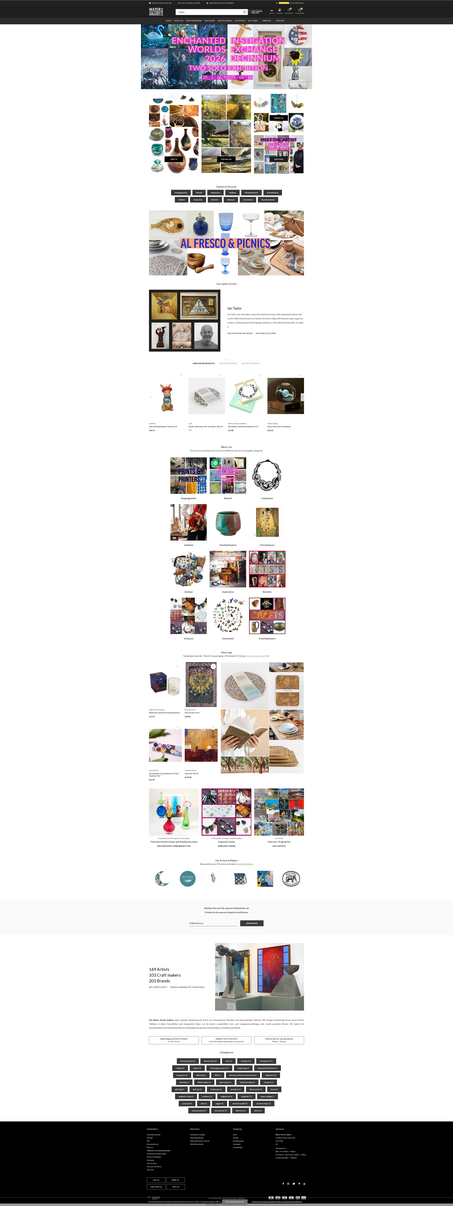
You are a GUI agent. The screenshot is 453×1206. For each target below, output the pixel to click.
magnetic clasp (186, 1096)
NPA (218, 1075)
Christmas (266, 1061)
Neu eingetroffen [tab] (228, 363)
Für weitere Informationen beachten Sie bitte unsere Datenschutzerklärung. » (277, 1202)
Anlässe (181, 200)
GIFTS (164, 987)
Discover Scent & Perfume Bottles (174, 846)
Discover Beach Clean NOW (257, 656)
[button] (224, 359)
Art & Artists (279, 846)
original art (226, 1096)
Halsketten (215, 193)
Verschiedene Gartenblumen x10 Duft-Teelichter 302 (164, 774)
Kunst (169, 21)
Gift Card (252, 21)
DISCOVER (278, 159)
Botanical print (187, 1061)
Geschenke (210, 21)
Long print (182, 1075)
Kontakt (280, 21)
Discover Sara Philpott (238, 331)
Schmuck (231, 200)
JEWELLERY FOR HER (226, 846)
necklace (207, 1096)
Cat (229, 1061)
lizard (274, 1089)
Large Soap (243, 1068)
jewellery (236, 1089)
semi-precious (199, 1111)
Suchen (244, 12)
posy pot (187, 1103)
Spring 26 (278, 118)
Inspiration (198, 200)
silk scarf (240, 1111)
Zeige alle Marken (245, 864)
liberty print (256, 1089)
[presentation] (150, 397)
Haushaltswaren (251, 193)
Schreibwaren (272, 193)
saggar (220, 1103)
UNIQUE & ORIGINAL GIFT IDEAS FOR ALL (187, 987)
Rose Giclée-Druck (192, 713)
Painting (184, 1082)
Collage (180, 1068)
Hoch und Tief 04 (191, 773)
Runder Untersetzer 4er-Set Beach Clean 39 (206, 426)
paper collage (267, 1096)
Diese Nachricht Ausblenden (235, 1202)
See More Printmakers (264, 331)
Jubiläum (232, 193)
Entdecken (240, 21)
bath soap (225, 1082)
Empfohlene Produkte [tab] (204, 363)
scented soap (263, 1103)
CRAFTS (173, 159)
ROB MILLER (226, 159)
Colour (197, 1068)
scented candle (239, 1103)
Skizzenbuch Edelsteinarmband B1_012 (243, 426)
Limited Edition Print (267, 1068)
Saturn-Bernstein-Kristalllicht (279, 426)
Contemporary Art (219, 1068)
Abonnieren (252, 923)
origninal (246, 1096)
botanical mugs (247, 1082)
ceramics (268, 1082)
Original (271, 1075)
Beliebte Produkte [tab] (251, 363)
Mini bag (201, 1075)
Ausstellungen (225, 21)
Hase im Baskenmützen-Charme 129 (163, 426)
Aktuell (199, 193)
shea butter (221, 1111)
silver (257, 1111)
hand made (216, 1089)
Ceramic (246, 1061)
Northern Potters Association (243, 1075)
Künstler (178, 21)
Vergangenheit (181, 193)
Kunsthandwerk (194, 21)
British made (210, 1061)
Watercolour (204, 1082)
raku (204, 1103)
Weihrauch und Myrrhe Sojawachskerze (164, 713)
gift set (197, 1089)
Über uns (267, 21)
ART (151, 987)
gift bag (179, 1089)
